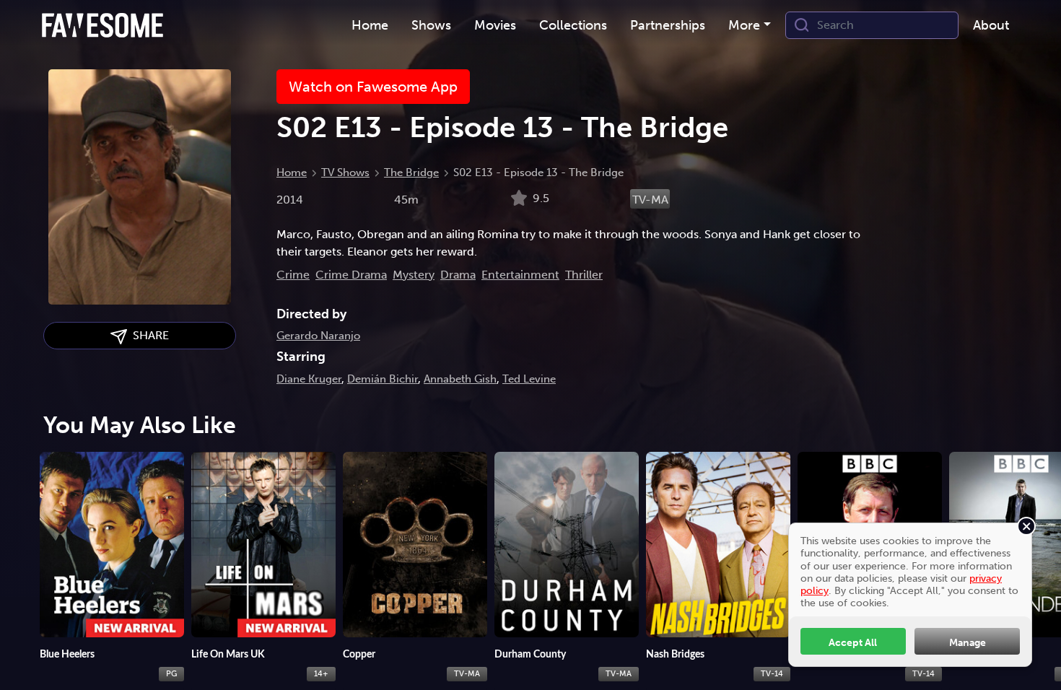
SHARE (148, 335)
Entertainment (520, 274)
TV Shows (345, 172)
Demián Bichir (382, 378)
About (991, 25)
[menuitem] (370, 25)
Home (291, 172)
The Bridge (411, 172)
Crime (293, 274)
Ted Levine (529, 378)
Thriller (584, 274)
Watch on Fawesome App (373, 86)
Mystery (414, 274)
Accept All (853, 642)
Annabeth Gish (460, 378)
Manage (967, 642)
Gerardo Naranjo (318, 335)
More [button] (744, 25)
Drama (458, 274)
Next (1043, 556)
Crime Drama (351, 274)
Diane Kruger (308, 378)
